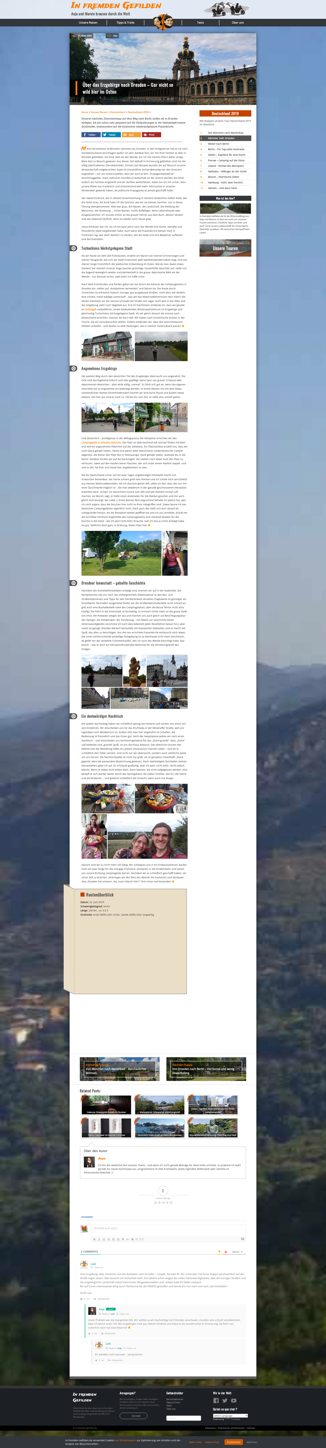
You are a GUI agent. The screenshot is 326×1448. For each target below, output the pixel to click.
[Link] (132, 1239)
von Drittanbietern (125, 1440)
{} (137, 1239)
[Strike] (108, 1239)
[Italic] (99, 1239)
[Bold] (94, 1239)
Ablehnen (251, 1442)
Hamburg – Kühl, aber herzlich (221, 182)
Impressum (210, 1428)
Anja (115, 35)
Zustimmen (233, 1442)
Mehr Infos (195, 1442)
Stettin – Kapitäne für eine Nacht (222, 154)
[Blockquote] (123, 1239)
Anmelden (87, 1217)
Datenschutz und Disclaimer (231, 1428)
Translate (235, 1419)
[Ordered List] (113, 1239)
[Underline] (104, 1239)
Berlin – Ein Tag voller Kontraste (222, 149)
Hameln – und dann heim (218, 188)
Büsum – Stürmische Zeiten (219, 176)
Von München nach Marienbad (221, 132)
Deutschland (117, 112)
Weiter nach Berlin (214, 143)
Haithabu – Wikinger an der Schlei (223, 171)
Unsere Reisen (88, 22)
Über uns (238, 22)
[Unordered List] (118, 1239)
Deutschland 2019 (138, 112)
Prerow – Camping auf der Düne (222, 160)
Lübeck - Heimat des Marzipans (222, 165)
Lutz (113, 1313)
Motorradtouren (174, 1399)
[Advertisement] (225, 283)
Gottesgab (91, 309)
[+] (141, 1239)
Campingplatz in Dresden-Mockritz (101, 442)
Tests (200, 22)
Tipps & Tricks (125, 22)
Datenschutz (212, 1442)
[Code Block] (127, 1239)
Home (85, 112)
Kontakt (136, 1415)
